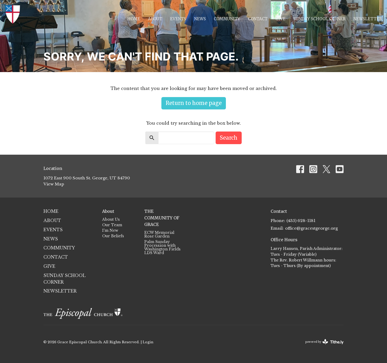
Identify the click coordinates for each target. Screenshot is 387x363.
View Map (53, 184)
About (155, 18)
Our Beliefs (113, 236)
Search (228, 137)
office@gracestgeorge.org (311, 228)
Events (178, 18)
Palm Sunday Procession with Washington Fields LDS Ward (162, 247)
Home (133, 18)
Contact (257, 18)
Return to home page (194, 103)
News (200, 18)
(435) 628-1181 (300, 220)
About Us (111, 219)
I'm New (110, 230)
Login (148, 342)
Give (280, 18)
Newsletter (367, 18)
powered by (322, 346)
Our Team (112, 225)
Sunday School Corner (319, 18)
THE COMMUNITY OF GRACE (161, 218)
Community (227, 18)
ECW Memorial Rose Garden (159, 234)
